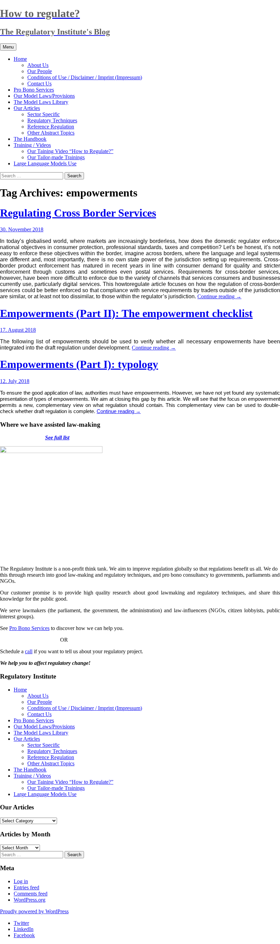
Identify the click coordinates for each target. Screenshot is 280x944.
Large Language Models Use (45, 163)
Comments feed (30, 894)
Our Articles (27, 108)
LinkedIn (23, 929)
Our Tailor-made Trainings (56, 157)
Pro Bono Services (34, 90)
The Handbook (30, 139)
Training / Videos (32, 145)
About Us (37, 65)
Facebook (24, 935)
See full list (57, 437)
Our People (39, 71)
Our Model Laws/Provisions (44, 96)
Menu (8, 47)
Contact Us (39, 83)
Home (20, 59)
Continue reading (219, 296)
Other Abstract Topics (50, 133)
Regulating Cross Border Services (78, 213)
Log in (21, 881)
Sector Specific (43, 114)
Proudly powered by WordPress (34, 911)
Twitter (21, 923)
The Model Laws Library (41, 102)
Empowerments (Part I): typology (79, 364)
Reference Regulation (50, 126)
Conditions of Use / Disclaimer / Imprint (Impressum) (84, 77)
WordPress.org (29, 900)
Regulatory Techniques (52, 120)
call (28, 651)
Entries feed (26, 887)
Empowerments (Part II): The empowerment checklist (126, 313)
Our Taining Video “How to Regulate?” (70, 151)
